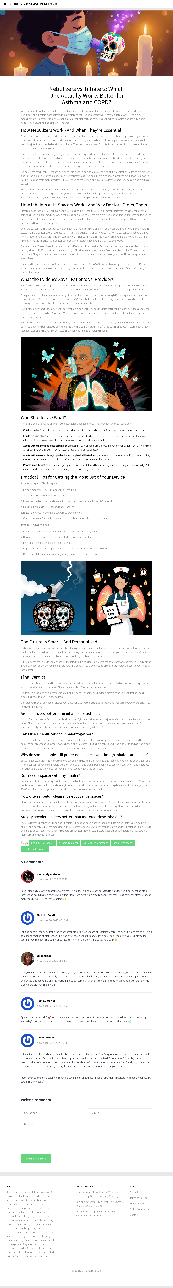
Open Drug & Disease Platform (30, 4)
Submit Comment (36, 1158)
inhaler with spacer (123, 842)
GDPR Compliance (140, 1209)
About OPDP (136, 1192)
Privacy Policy (137, 1203)
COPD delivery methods (95, 842)
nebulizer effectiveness (35, 849)
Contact (134, 1214)
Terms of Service (138, 1197)
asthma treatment (68, 842)
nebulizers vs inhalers (43, 842)
